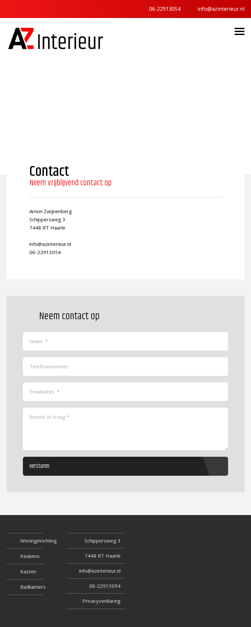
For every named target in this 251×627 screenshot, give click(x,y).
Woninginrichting (38, 540)
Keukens (30, 556)
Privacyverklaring (101, 601)
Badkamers (33, 586)
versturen (39, 466)
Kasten (28, 571)
